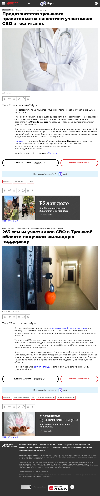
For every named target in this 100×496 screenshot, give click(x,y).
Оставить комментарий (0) (79, 163)
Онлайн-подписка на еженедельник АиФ (74, 445)
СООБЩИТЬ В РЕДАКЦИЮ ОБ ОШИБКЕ (32, 450)
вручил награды (42, 367)
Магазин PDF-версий (47, 445)
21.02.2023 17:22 (8, 10)
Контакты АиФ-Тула (42, 448)
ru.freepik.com (7, 93)
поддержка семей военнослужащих (68, 328)
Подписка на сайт (26, 448)
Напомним (20, 141)
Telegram (53, 153)
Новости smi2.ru (10, 221)
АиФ (17, 311)
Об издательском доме (28, 445)
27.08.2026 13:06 (8, 228)
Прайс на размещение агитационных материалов (72, 448)
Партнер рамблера (39, 487)
